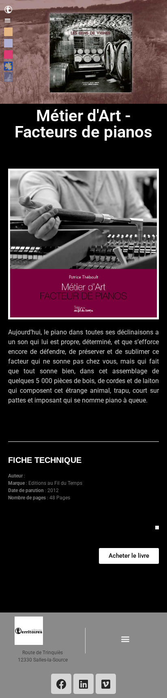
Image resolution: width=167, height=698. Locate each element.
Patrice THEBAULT (46, 476)
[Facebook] (61, 684)
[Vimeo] (106, 684)
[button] (7, 20)
